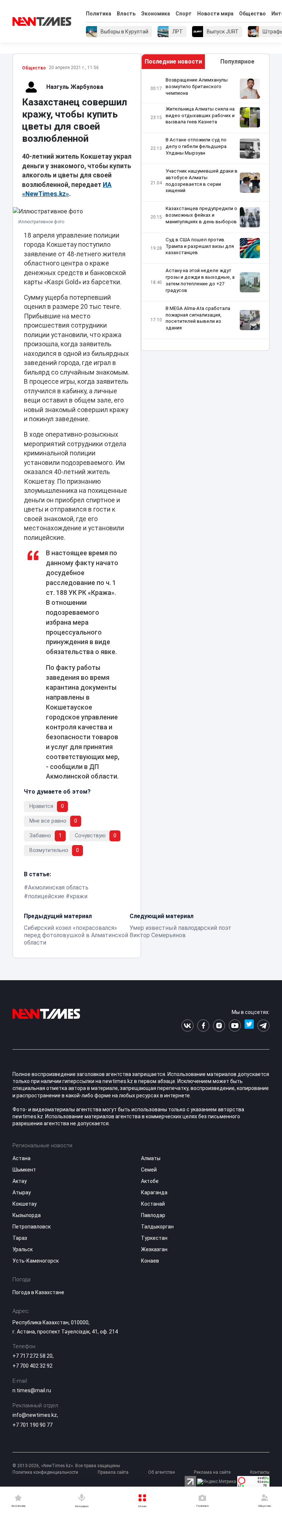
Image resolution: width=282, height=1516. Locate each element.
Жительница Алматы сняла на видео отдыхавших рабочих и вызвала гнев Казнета (200, 115)
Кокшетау (24, 1204)
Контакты (260, 1472)
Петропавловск (31, 1227)
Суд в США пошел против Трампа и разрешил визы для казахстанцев (200, 246)
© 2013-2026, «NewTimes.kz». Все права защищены (66, 1465)
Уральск (22, 1249)
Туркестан (154, 1238)
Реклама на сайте (212, 1472)
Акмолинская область (58, 887)
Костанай (153, 1204)
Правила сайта (113, 1472)
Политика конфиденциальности (45, 1472)
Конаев (150, 1261)
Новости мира (215, 14)
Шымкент (24, 1170)
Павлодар (153, 1215)
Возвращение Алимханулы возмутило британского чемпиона (197, 86)
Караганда (154, 1192)
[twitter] (249, 1025)
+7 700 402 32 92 (32, 1366)
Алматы (150, 1158)
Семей (149, 1170)
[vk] (187, 1025)
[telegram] (263, 1025)
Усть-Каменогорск (35, 1261)
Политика (98, 14)
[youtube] (235, 1025)
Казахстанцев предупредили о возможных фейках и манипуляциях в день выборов (201, 215)
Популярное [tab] (237, 61)
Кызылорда (26, 1215)
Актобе (150, 1181)
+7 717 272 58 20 (32, 1356)
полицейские (46, 896)
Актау (19, 1181)
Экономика (155, 14)
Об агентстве (161, 1472)
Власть (126, 14)
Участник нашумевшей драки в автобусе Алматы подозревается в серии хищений (202, 181)
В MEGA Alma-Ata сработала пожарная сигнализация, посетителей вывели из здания (198, 318)
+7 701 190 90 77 (32, 1425)
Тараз (19, 1238)
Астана (21, 1158)
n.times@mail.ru (31, 1390)
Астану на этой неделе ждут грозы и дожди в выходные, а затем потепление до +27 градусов (200, 280)
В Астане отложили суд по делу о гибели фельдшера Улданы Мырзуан (196, 146)
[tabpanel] (205, 209)
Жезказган (154, 1249)
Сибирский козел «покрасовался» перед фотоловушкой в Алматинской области (76, 935)
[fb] (203, 1025)
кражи (78, 896)
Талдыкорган (157, 1227)
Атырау (21, 1192)
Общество (252, 14)
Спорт (184, 14)
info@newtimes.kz (34, 1415)
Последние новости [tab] (173, 61)
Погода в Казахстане (38, 1292)
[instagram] (219, 1025)
